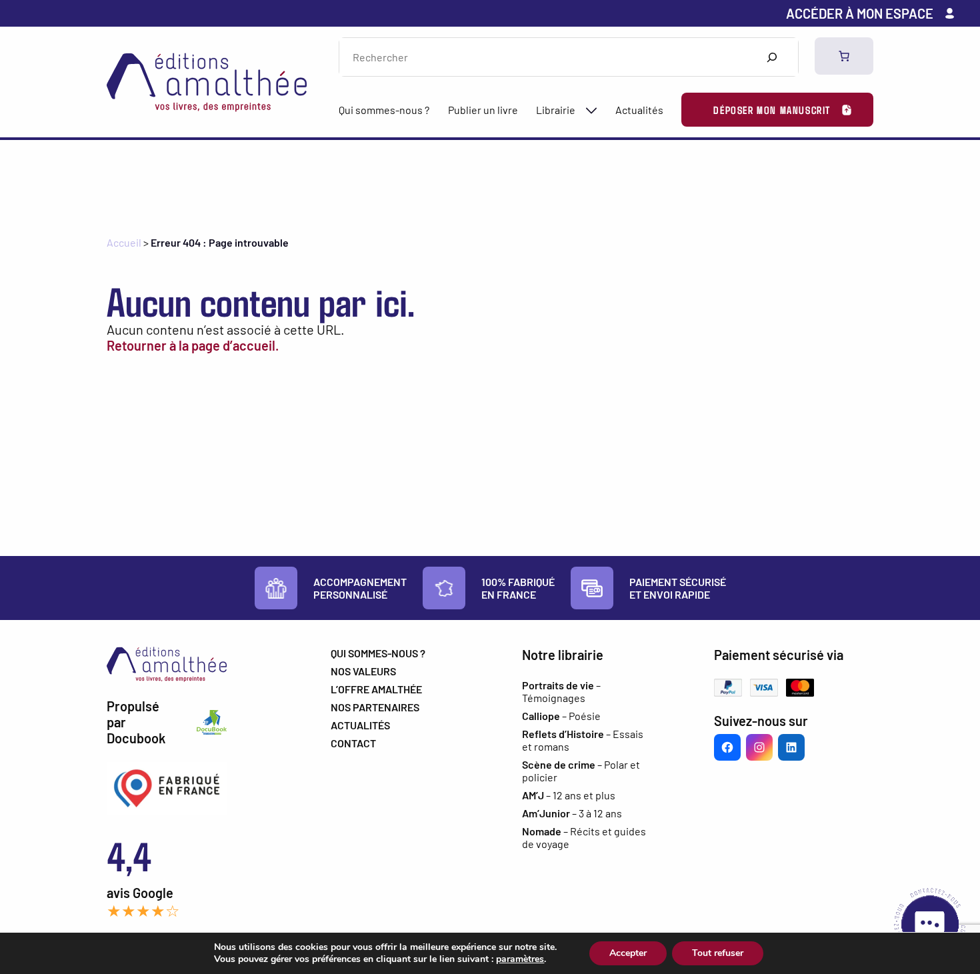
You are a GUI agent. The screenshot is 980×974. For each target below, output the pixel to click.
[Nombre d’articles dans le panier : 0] (844, 56)
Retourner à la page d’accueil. (193, 345)
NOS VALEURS (363, 671)
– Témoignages (561, 691)
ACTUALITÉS (360, 725)
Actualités (639, 109)
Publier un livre (483, 109)
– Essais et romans (582, 740)
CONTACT (353, 743)
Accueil (124, 242)
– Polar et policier (581, 770)
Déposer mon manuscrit (772, 109)
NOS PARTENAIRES (375, 707)
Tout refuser (717, 953)
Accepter (628, 953)
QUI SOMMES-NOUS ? (378, 653)
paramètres (520, 959)
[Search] (771, 57)
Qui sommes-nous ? (384, 109)
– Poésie (561, 715)
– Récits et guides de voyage (584, 837)
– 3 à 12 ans (572, 813)
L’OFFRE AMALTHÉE (376, 689)
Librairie (555, 109)
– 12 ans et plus (568, 795)
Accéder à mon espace (859, 13)
